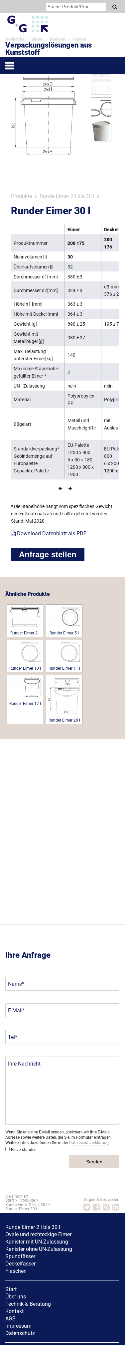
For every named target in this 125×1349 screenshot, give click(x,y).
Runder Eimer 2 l (25, 633)
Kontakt (14, 1311)
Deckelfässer (20, 1264)
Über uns (15, 1296)
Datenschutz (20, 1333)
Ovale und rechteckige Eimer (38, 1234)
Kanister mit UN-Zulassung (36, 1242)
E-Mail (15, 1010)
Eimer (37, 39)
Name (15, 984)
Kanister (58, 39)
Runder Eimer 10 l (25, 668)
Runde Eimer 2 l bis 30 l (67, 196)
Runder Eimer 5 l (64, 633)
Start (11, 1289)
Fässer (79, 39)
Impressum (18, 1326)
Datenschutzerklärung (89, 1142)
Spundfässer (20, 1256)
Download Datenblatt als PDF (51, 533)
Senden (94, 1161)
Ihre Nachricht (24, 1064)
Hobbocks (15, 39)
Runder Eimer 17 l (25, 703)
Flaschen (16, 1271)
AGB (10, 1318)
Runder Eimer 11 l (64, 668)
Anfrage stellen (47, 554)
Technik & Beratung (28, 1304)
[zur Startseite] (45, 32)
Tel (11, 1037)
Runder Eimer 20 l (64, 720)
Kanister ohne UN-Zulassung (38, 1249)
